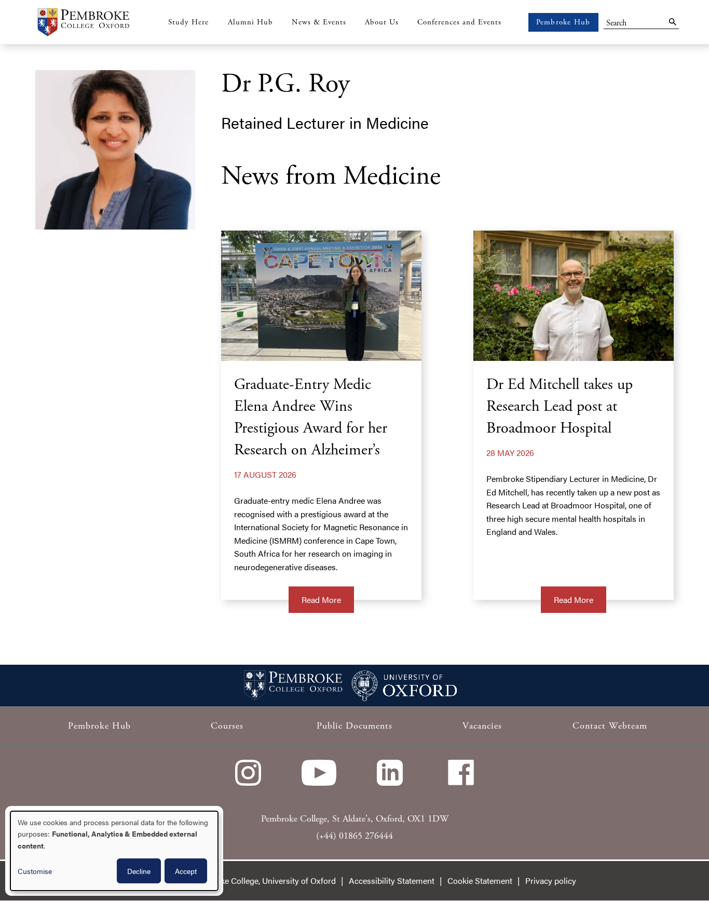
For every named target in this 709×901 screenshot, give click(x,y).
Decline (139, 871)
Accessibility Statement (391, 880)
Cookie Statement (479, 880)
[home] (83, 22)
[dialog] (114, 851)
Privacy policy (550, 880)
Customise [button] (35, 871)
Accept (186, 871)
